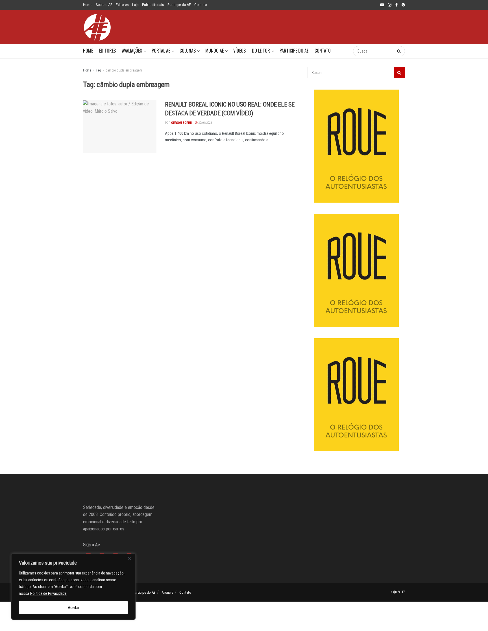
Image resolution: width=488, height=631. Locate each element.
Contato (200, 5)
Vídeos (239, 50)
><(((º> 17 (398, 592)
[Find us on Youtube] (382, 5)
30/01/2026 (204, 123)
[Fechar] (129, 558)
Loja (135, 5)
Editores (122, 5)
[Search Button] (343, 51)
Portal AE (161, 50)
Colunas (188, 50)
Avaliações (132, 50)
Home (87, 5)
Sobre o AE (104, 5)
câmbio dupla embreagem (124, 70)
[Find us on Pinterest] (403, 5)
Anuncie (167, 592)
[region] (73, 587)
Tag (98, 70)
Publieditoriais (153, 5)
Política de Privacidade (48, 593)
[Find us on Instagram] (389, 5)
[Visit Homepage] (97, 27)
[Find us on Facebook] (396, 5)
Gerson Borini (181, 123)
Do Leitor (261, 50)
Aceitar (73, 607)
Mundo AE (214, 50)
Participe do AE (179, 5)
